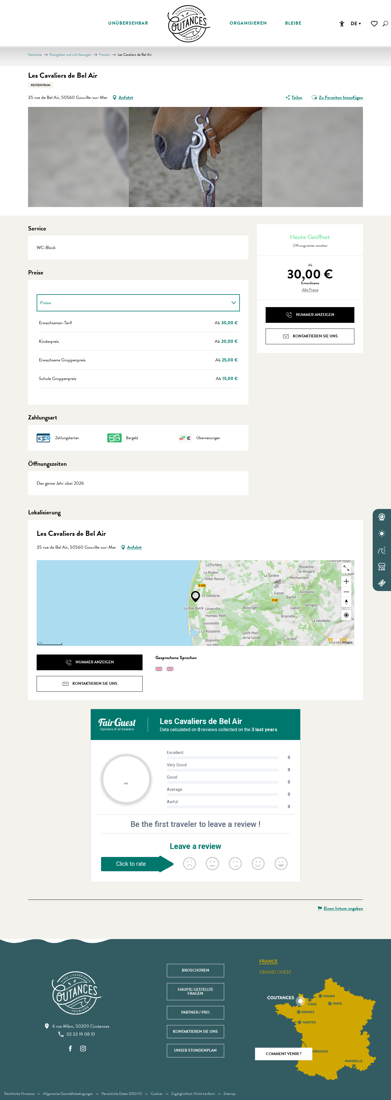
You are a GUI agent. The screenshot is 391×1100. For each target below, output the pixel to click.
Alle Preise (310, 290)
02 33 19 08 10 (80, 1034)
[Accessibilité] (341, 23)
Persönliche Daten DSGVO (122, 1094)
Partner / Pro (195, 1012)
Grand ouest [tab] (275, 972)
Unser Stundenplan (195, 1050)
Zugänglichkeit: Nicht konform (193, 1094)
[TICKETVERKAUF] (382, 583)
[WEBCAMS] (382, 517)
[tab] (132, 303)
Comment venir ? (283, 1054)
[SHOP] (382, 566)
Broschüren (195, 970)
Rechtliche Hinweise (19, 1094)
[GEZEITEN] (382, 550)
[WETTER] (382, 533)
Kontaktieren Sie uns (195, 1032)
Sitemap (229, 1094)
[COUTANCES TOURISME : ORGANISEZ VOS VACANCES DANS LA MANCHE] (189, 23)
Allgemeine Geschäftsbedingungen (68, 1094)
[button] (385, 23)
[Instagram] (83, 1049)
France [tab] (268, 961)
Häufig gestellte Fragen (195, 991)
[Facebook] (70, 1049)
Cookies (157, 1094)
